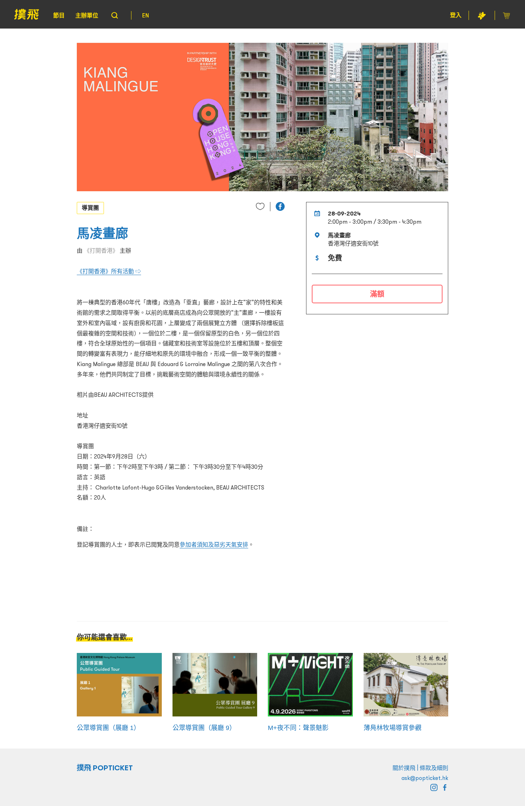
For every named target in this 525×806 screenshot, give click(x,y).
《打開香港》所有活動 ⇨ (109, 271)
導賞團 (90, 207)
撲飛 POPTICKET (105, 767)
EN (145, 15)
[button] (280, 206)
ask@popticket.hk (424, 777)
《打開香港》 (101, 250)
